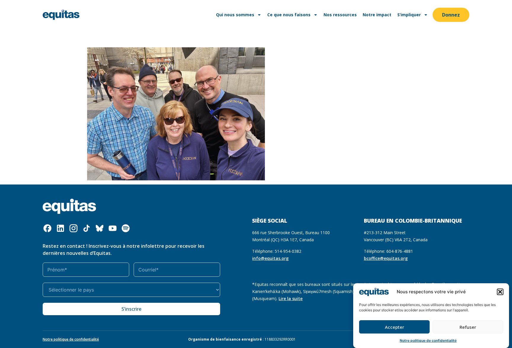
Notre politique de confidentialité (428, 340)
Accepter (394, 327)
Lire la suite (291, 298)
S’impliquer (409, 14)
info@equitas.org (270, 258)
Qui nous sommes (235, 14)
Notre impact (377, 14)
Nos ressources (340, 14)
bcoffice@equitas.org (386, 258)
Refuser (468, 327)
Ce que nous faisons (289, 14)
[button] (500, 292)
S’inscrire (131, 309)
